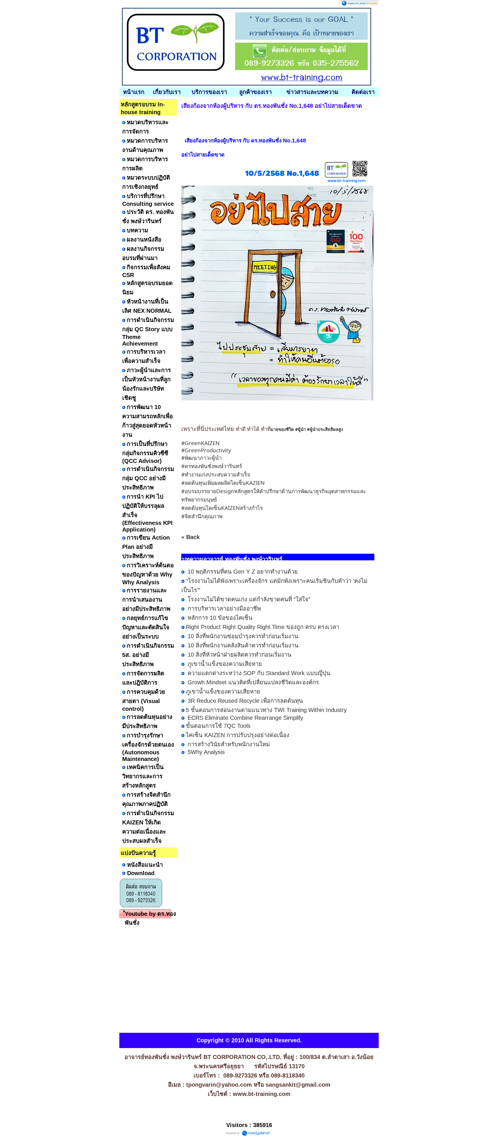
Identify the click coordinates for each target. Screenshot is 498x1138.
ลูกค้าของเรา (255, 92)
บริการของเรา (209, 92)
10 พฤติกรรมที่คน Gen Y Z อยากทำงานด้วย (242, 571)
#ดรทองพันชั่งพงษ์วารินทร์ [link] (211, 466)
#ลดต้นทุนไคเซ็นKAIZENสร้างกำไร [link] (222, 507)
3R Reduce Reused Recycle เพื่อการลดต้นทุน (244, 701)
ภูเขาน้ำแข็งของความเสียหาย (224, 664)
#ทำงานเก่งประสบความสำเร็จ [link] (215, 474)
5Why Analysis (205, 752)
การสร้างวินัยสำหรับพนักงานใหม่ (228, 744)
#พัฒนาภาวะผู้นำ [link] (201, 457)
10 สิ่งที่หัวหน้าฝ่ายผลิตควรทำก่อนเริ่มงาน (238, 654)
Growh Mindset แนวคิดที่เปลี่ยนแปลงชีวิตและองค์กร (252, 682)
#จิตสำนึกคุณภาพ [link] (201, 516)
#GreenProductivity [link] (206, 450)
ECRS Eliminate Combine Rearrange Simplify (244, 718)
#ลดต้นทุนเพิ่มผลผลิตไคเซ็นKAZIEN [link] (223, 482)
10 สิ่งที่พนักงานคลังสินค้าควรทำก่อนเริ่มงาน (242, 645)
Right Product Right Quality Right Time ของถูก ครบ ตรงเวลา (262, 627)
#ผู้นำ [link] (300, 429)
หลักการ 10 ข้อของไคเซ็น (219, 618)
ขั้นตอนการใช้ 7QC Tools (218, 726)
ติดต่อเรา (363, 92)
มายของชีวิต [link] (282, 429)
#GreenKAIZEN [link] (200, 442)
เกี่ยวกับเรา (167, 92)
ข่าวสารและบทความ (312, 92)
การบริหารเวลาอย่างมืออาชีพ (223, 608)
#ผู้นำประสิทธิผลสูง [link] (325, 429)
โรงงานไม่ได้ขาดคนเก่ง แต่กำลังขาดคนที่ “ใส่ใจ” (248, 599)
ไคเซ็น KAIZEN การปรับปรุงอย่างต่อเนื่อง (237, 735)
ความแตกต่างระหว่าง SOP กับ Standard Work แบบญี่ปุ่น (258, 673)
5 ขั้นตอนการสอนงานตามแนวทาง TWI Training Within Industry (266, 710)
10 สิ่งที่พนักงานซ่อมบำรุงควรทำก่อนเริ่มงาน (242, 636)
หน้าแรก (133, 92)
